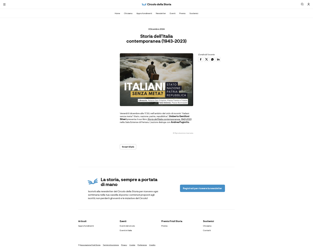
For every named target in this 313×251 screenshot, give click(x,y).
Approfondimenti (144, 13)
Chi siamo (128, 13)
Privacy (124, 245)
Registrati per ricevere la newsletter (202, 188)
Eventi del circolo (127, 225)
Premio (182, 13)
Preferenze (142, 245)
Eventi (172, 13)
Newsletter (161, 13)
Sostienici (194, 13)
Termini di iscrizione (111, 245)
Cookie (132, 245)
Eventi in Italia (126, 230)
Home (117, 13)
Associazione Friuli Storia (90, 245)
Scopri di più (128, 146)
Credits (152, 245)
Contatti (207, 230)
